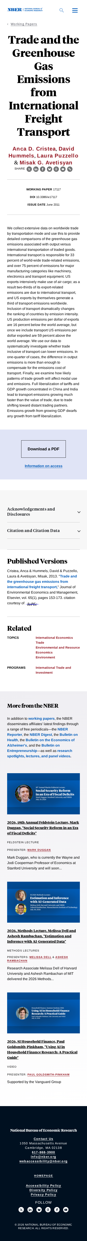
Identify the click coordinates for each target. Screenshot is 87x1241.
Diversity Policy (43, 1190)
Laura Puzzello (58, 156)
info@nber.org (43, 1156)
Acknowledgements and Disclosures (31, 511)
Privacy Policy (43, 1194)
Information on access (43, 466)
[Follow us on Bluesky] (39, 1209)
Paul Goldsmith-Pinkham (48, 1074)
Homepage (43, 1175)
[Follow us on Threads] (48, 1209)
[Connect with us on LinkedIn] (30, 1209)
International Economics (54, 637)
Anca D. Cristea (34, 149)
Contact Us (44, 1139)
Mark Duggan (39, 849)
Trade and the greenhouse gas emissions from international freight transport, (42, 581)
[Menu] (75, 10)
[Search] (61, 10)
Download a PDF (43, 449)
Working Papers (24, 24)
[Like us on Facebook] (57, 1209)
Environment (45, 657)
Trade (40, 642)
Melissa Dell (40, 957)
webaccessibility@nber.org (43, 1161)
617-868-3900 (43, 1152)
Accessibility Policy (43, 1185)
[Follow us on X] (21, 1209)
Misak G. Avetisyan (46, 163)
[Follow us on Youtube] (65, 1209)
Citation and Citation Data (33, 530)
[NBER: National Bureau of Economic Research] (26, 10)
